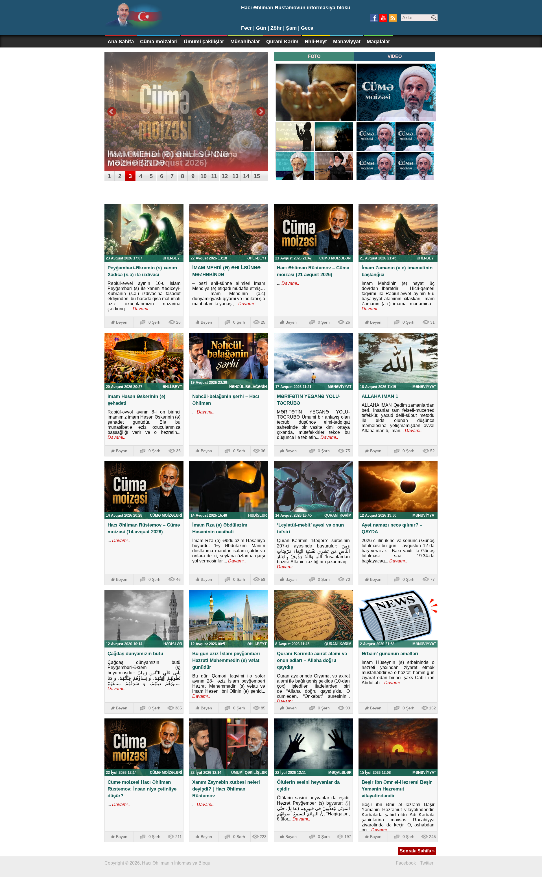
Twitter (426, 863)
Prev (111, 111)
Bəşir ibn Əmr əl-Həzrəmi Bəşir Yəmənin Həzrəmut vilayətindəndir (397, 788)
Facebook (406, 863)
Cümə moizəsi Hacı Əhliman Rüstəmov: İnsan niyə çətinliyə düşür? (142, 788)
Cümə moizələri (159, 41)
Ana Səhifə (121, 41)
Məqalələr (378, 41)
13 (235, 176)
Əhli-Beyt (316, 41)
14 (246, 176)
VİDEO (395, 56)
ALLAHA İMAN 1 (380, 396)
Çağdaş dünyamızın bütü (135, 653)
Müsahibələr (245, 41)
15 (257, 176)
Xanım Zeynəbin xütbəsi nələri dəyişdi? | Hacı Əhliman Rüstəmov (226, 788)
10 (203, 176)
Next (260, 111)
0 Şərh (154, 322)
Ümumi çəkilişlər (204, 41)
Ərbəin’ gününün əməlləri (390, 653)
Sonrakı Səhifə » (417, 850)
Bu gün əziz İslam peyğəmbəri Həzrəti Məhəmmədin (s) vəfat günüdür (226, 660)
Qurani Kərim (282, 41)
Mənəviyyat (346, 41)
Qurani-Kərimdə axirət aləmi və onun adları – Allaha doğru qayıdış (312, 660)
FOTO (314, 56)
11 (214, 176)
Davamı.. (141, 308)
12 (225, 176)
